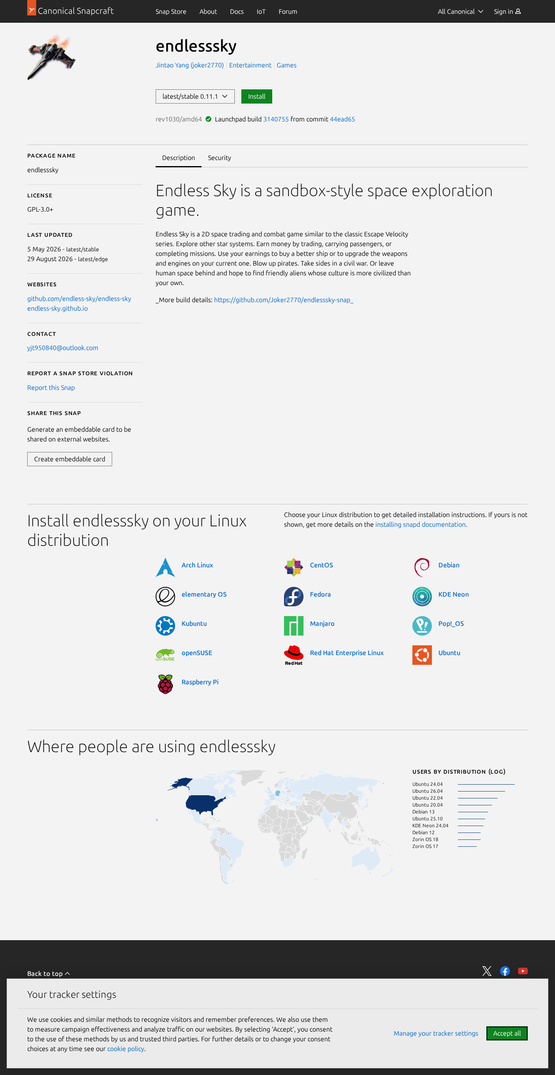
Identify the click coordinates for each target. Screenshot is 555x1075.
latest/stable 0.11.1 (192, 96)
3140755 (276, 119)
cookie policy (125, 1048)
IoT (261, 11)
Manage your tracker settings (436, 1033)
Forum (288, 11)
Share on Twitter (487, 971)
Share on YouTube (523, 971)
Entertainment (250, 65)
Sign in (504, 11)
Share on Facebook (505, 971)
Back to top (45, 973)
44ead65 (342, 119)
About (208, 11)
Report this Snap (51, 387)
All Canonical (456, 11)
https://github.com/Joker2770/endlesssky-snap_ (283, 299)
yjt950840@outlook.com (62, 347)
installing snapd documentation (420, 524)
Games (287, 65)
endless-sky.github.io (57, 308)
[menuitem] (171, 11)
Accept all (507, 1033)
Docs (237, 11)
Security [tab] (219, 157)
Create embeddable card (69, 459)
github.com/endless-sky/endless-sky (79, 298)
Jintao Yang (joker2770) (190, 65)
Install (256, 96)
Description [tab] (178, 157)
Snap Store (171, 11)
